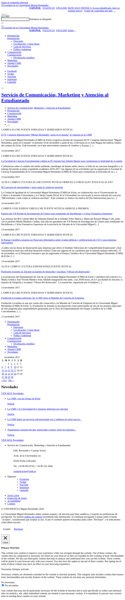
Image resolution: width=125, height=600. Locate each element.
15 (9, 370)
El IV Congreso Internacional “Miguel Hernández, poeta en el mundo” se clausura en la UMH (46, 135)
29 (9, 377)
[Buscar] (2, 23)
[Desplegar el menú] (5, 14)
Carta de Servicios (22, 46)
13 (3, 370)
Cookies (11, 503)
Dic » (11, 380)
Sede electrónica (80, 8)
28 (6, 377)
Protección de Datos (17, 498)
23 (12, 374)
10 (15, 367)
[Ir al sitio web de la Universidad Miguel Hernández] (25, 5)
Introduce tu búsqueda (40, 19)
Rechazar (18, 529)
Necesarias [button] (6, 569)
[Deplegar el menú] (8, 125)
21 (6, 374)
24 (15, 374)
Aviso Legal (13, 495)
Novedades (12, 66)
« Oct (4, 380)
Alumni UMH (14, 63)
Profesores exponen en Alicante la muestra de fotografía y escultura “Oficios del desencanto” (45, 271)
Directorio (18, 41)
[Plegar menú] (74, 31)
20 (3, 374)
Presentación (13, 35)
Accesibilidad (13, 501)
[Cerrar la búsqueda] (2, 25)
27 (3, 377)
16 (12, 370)
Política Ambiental (22, 49)
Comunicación (14, 52)
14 (6, 370)
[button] (13, 38)
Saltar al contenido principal (14, 2)
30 (12, 377)
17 (15, 370)
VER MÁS (12, 393)
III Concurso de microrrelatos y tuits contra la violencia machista (32, 187)
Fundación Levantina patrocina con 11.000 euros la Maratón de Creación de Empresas (42, 298)
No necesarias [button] (8, 582)
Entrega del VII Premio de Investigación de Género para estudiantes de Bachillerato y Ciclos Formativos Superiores (56, 213)
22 (9, 374)
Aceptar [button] (6, 529)
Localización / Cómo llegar (26, 44)
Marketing (12, 60)
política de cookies (33, 517)
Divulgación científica (24, 57)
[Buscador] (114, 11)
